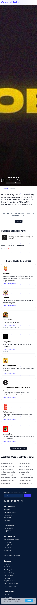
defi (19, 327)
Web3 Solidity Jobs (7, 469)
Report (10, 249)
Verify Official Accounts (10, 581)
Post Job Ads (7, 542)
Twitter (18, 183)
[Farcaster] (22, 501)
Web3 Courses (8, 523)
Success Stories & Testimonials (12, 555)
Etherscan (6, 595)
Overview (5, 188)
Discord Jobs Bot (8, 528)
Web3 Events (7, 520)
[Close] (34, 600)
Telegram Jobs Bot (9, 525)
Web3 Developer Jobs (26, 469)
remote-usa (12, 327)
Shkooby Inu (12, 239)
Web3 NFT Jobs (24, 466)
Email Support (8, 570)
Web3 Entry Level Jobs (26, 475)
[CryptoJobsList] (10, 2)
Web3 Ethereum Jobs (25, 483)
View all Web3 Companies (19, 448)
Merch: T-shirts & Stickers (11, 583)
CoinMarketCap (8, 597)
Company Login (8, 547)
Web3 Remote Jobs (7, 463)
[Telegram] (12, 501)
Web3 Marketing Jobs (8, 472)
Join (29, 600)
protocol (5, 327)
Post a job (18, 221)
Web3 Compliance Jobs (8, 478)
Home (3, 246)
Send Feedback (8, 567)
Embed (5, 249)
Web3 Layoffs (7, 518)
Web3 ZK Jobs (5, 483)
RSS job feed (7, 531)
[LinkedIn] (8, 501)
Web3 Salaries (8, 515)
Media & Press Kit (8, 575)
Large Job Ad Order (9, 545)
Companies (10, 246)
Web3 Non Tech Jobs (7, 466)
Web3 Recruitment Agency (11, 539)
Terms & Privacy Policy (10, 586)
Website (11, 183)
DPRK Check (7, 550)
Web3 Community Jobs (26, 478)
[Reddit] (15, 501)
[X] (5, 501)
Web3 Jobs (7, 510)
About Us (6, 564)
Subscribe (27, 496)
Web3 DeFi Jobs (24, 472)
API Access (7, 578)
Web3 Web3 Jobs (24, 463)
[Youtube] (18, 501)
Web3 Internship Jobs (8, 475)
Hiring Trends (7, 553)
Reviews (12, 188)
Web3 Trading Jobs (25, 480)
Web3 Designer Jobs (7, 480)
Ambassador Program (10, 573)
